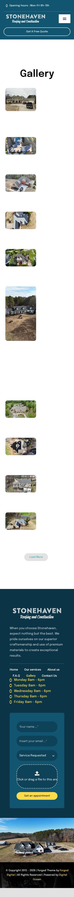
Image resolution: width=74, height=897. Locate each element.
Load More (36, 557)
